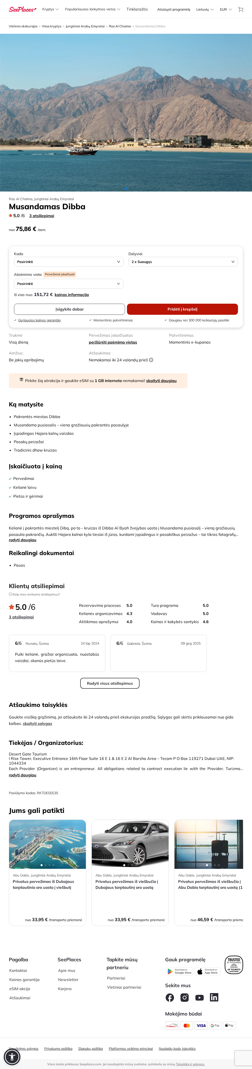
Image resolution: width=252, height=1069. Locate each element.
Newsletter (68, 979)
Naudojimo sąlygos (23, 1048)
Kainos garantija (24, 979)
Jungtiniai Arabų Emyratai (85, 26)
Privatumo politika (58, 1048)
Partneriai (116, 978)
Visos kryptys (51, 26)
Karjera (65, 988)
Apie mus (66, 970)
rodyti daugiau (22, 540)
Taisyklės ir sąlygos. (190, 1064)
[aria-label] (22, 8)
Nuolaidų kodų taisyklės (177, 1048)
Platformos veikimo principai (131, 1048)
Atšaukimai (19, 997)
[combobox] (202, 9)
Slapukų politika (90, 1048)
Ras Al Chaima (120, 26)
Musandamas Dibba (150, 26)
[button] (12, 1057)
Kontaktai (18, 970)
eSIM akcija (19, 988)
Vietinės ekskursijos (23, 26)
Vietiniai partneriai (124, 987)
